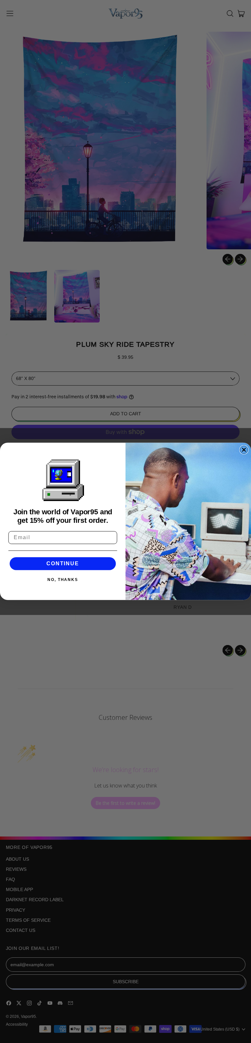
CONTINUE (62, 563)
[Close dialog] (244, 450)
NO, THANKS (62, 580)
